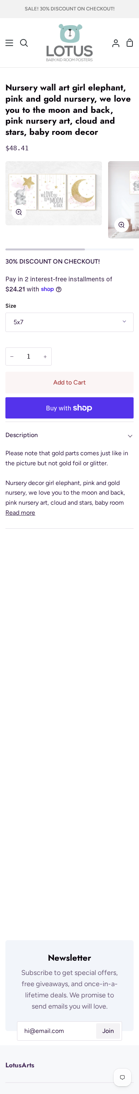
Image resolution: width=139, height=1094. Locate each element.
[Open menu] (7, 43)
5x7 (19, 322)
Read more (20, 512)
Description (21, 435)
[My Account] (113, 43)
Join (108, 1030)
